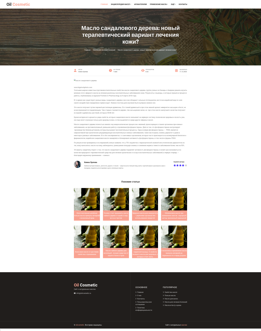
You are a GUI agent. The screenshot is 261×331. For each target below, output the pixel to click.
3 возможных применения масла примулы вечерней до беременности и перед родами (174, 253)
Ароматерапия (140, 4)
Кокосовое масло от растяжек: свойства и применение (87, 253)
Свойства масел (171, 292)
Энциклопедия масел (120, 4)
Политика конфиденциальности (143, 309)
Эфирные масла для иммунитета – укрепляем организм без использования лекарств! (145, 215)
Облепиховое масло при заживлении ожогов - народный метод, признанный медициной (174, 215)
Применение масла (158, 4)
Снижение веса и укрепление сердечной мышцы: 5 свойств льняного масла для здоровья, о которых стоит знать (145, 253)
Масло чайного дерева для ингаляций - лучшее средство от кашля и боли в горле (116, 253)
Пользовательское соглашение (143, 303)
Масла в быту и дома (173, 305)
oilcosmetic (80, 325)
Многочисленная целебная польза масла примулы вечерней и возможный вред (87, 215)
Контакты (183, 4)
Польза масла (170, 295)
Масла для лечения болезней (176, 302)
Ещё (172, 4)
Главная (104, 4)
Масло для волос (171, 299)
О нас (139, 295)
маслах (184, 325)
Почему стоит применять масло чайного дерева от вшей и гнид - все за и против (116, 215)
